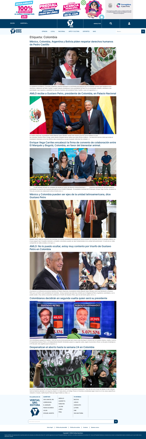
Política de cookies (75, 427)
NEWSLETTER (97, 23)
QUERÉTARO (23, 23)
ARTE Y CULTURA (74, 31)
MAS (94, 31)
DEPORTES (86, 31)
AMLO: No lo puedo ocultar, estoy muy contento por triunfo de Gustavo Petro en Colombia (70, 248)
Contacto (85, 427)
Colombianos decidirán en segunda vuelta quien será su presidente (68, 298)
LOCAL (53, 31)
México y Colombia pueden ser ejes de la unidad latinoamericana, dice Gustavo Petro (70, 196)
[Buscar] (143, 31)
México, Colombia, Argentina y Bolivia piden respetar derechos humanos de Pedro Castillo (71, 43)
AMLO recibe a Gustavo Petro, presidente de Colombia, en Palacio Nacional (73, 93)
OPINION (44, 31)
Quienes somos (95, 427)
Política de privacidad (61, 427)
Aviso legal (50, 427)
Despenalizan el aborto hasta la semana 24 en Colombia (62, 347)
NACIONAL (61, 31)
